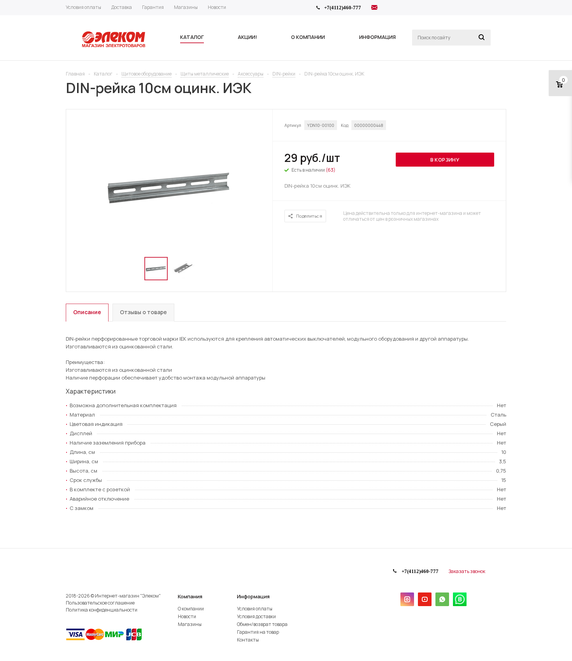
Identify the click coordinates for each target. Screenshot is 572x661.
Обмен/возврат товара (262, 624)
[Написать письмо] (374, 8)
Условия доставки (256, 616)
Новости (187, 616)
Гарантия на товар (258, 632)
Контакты (248, 639)
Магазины (190, 624)
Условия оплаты (254, 608)
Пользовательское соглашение (100, 602)
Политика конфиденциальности (101, 610)
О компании (191, 608)
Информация (253, 596)
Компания (190, 596)
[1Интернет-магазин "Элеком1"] (114, 46)
